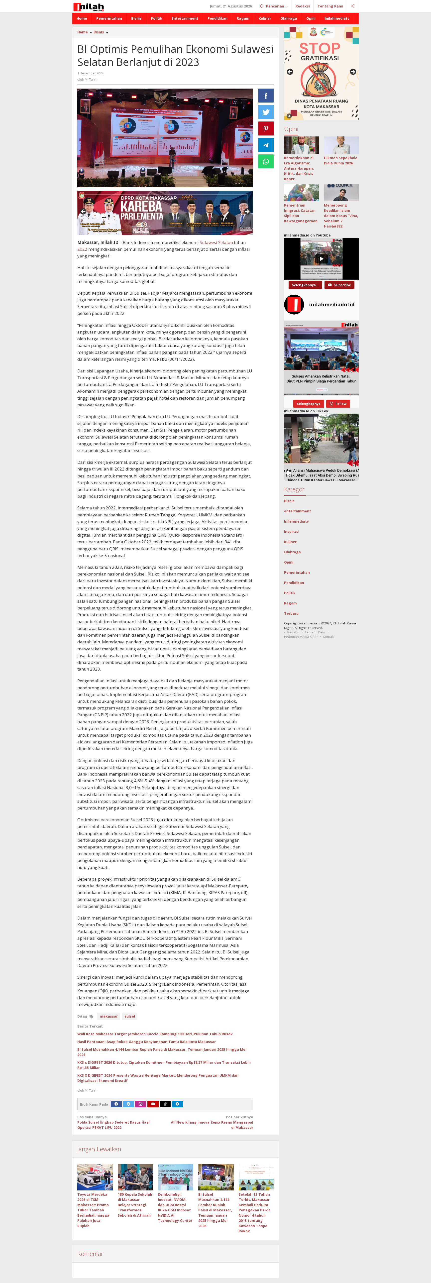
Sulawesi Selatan (216, 242)
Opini (288, 562)
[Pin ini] (266, 128)
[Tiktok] (165, 1104)
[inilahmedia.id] (88, 6)
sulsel (129, 1016)
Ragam (290, 603)
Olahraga (292, 552)
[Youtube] (153, 1104)
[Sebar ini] (266, 96)
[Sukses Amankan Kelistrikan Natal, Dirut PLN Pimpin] (321, 358)
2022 (82, 249)
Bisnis (289, 500)
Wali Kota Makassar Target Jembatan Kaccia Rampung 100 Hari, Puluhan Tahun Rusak (155, 1034)
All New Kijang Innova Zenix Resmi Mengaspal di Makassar (212, 1122)
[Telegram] (177, 1104)
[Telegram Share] (266, 145)
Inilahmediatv (296, 521)
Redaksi (293, 632)
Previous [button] (83, 212)
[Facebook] (116, 1104)
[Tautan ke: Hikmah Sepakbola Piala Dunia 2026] (341, 145)
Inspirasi (291, 531)
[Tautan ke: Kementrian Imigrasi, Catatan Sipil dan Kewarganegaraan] (301, 192)
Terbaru (291, 613)
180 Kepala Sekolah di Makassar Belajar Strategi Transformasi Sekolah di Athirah (135, 1205)
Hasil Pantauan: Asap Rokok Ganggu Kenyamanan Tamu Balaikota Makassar (146, 1041)
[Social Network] (353, 6)
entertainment (297, 511)
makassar (109, 1016)
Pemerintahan (297, 572)
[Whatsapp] (266, 161)
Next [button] (247, 212)
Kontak (328, 636)
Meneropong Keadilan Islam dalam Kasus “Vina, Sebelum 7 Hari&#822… (341, 216)
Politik (290, 592)
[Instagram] (140, 1104)
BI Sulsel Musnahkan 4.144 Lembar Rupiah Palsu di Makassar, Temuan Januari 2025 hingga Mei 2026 (215, 1210)
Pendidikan (294, 582)
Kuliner (290, 541)
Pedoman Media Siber (301, 636)
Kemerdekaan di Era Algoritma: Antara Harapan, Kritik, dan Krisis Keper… (299, 168)
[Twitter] (128, 1104)
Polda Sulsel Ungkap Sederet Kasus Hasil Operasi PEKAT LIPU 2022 (113, 1122)
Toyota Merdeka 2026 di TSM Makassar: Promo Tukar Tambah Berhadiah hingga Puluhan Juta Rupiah (93, 1210)
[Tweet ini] (266, 112)
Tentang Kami (315, 632)
